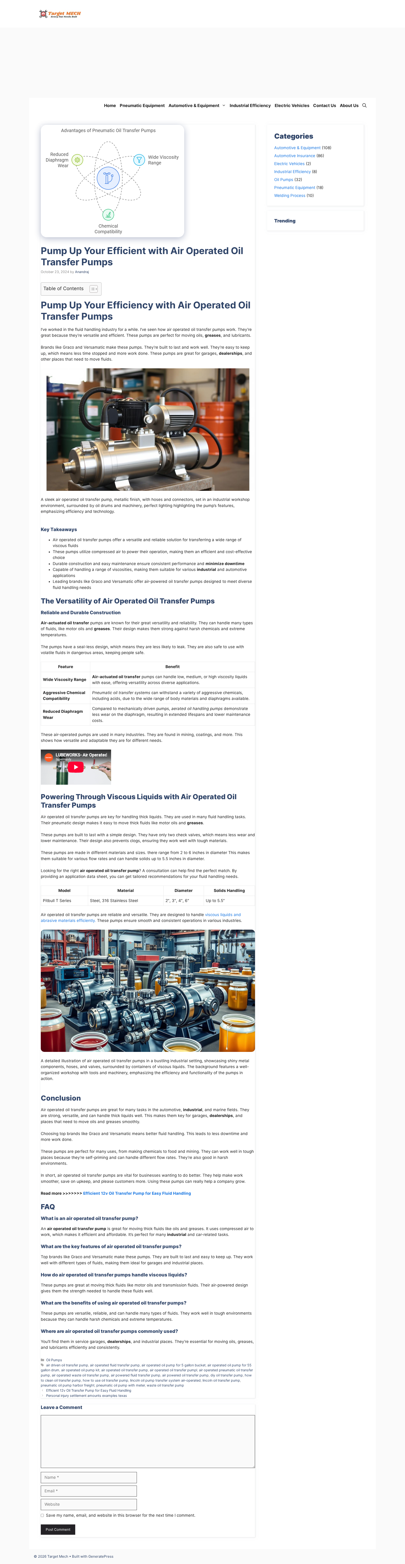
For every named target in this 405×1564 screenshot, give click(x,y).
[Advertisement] (202, 63)
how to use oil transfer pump (105, 1380)
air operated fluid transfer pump (115, 1365)
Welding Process (289, 195)
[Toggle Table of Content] (91, 289)
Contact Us (324, 105)
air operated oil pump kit (80, 1370)
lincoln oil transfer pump (221, 1380)
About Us (349, 105)
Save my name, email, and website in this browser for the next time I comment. (120, 1515)
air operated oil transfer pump (124, 1370)
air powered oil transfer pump (185, 1375)
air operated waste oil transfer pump (80, 1375)
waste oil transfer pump (165, 1385)
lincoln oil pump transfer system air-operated (165, 1380)
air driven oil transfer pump (67, 1365)
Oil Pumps (54, 1360)
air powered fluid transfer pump (135, 1375)
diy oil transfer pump (226, 1375)
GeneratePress (100, 1556)
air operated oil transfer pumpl (173, 1370)
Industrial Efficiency (250, 105)
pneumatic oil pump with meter (120, 1385)
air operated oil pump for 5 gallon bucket (174, 1365)
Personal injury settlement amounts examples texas (86, 1396)
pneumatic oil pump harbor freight (67, 1385)
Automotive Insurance (294, 155)
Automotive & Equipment (194, 105)
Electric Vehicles (292, 105)
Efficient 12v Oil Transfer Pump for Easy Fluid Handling (137, 1193)
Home (110, 105)
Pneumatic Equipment (142, 105)
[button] (364, 105)
